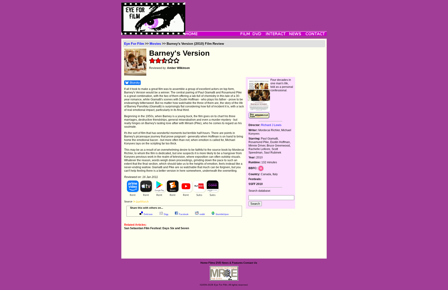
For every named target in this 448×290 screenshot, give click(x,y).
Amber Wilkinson (178, 68)
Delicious (148, 214)
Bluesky (135, 82)
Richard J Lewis (271, 125)
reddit (202, 214)
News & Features (232, 262)
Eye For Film (134, 43)
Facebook (184, 214)
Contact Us (250, 262)
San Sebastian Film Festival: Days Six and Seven (156, 228)
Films (211, 262)
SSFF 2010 (255, 184)
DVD (218, 262)
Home (204, 262)
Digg (166, 214)
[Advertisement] (256, 12)
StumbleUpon (222, 214)
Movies (155, 43)
